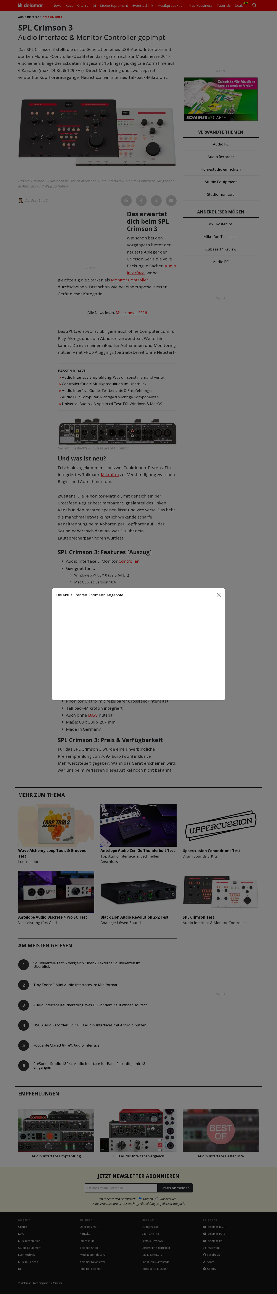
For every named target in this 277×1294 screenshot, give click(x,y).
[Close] (219, 598)
